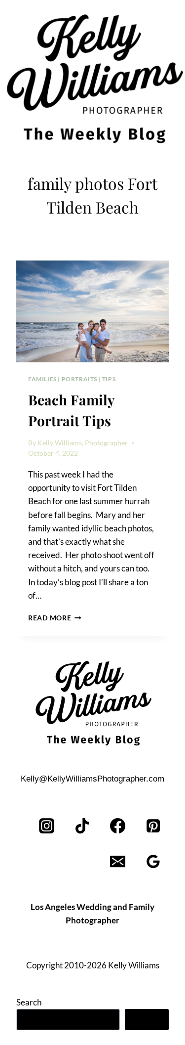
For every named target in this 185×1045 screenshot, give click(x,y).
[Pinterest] (153, 826)
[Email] (117, 861)
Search (28, 1002)
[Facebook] (117, 826)
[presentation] (92, 311)
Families (42, 379)
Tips (108, 379)
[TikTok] (82, 826)
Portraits (79, 379)
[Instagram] (47, 826)
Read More (54, 618)
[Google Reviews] (153, 861)
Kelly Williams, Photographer (82, 443)
